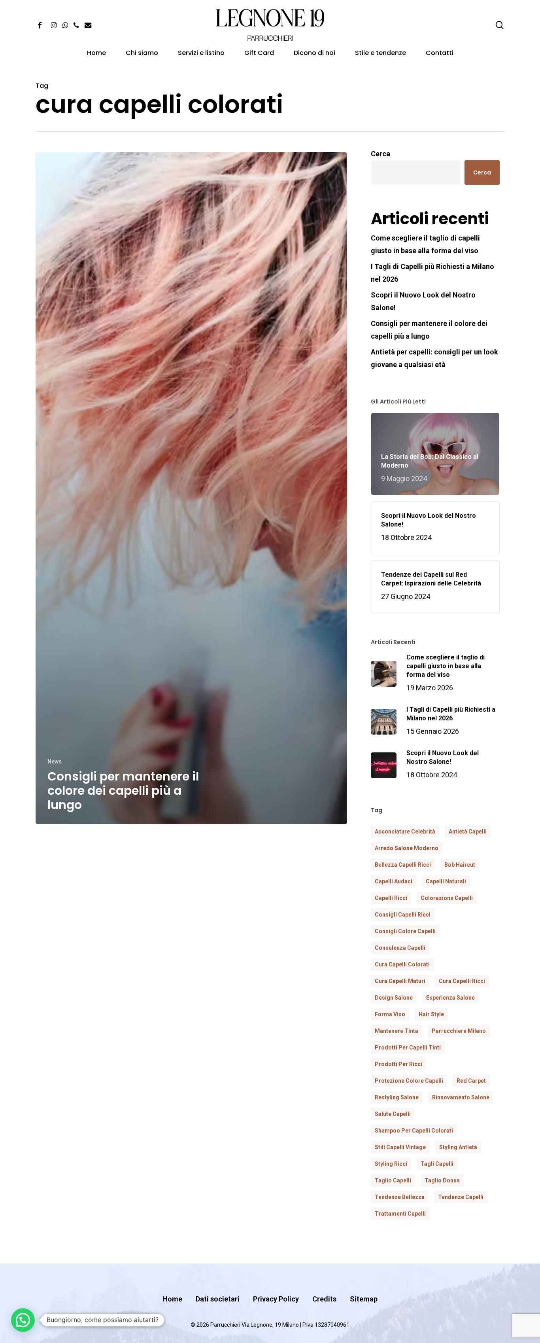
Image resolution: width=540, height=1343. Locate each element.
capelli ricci (391, 898)
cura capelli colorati (402, 964)
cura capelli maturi (400, 981)
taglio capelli (393, 1180)
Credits (324, 1299)
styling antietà (458, 1147)
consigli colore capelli (405, 931)
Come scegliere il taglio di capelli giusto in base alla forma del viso (425, 244)
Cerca (380, 154)
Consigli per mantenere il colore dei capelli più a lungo (429, 329)
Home (172, 1299)
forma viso (390, 1014)
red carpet (471, 1081)
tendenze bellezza (400, 1197)
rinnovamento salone (460, 1097)
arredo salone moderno (406, 848)
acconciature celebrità (405, 831)
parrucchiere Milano (459, 1031)
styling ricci (391, 1164)
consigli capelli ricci (402, 914)
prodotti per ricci (398, 1064)
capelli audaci (393, 881)
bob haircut (459, 865)
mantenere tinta (396, 1031)
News (54, 761)
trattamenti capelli (400, 1213)
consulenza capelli (400, 948)
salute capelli (393, 1114)
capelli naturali (446, 881)
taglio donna (442, 1180)
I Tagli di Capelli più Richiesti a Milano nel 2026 (432, 272)
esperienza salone (450, 997)
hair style (431, 1014)
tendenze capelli (460, 1197)
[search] (499, 25)
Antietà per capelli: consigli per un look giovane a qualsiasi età (434, 358)
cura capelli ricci (462, 981)
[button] (23, 1320)
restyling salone (397, 1097)
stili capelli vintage (400, 1147)
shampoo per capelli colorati (414, 1130)
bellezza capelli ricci (403, 865)
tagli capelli (437, 1164)
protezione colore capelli (409, 1081)
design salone (394, 997)
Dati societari (218, 1299)
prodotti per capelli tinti (408, 1047)
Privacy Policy (276, 1299)
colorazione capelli (447, 898)
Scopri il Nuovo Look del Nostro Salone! (423, 301)
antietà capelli (468, 831)
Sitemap (364, 1299)
